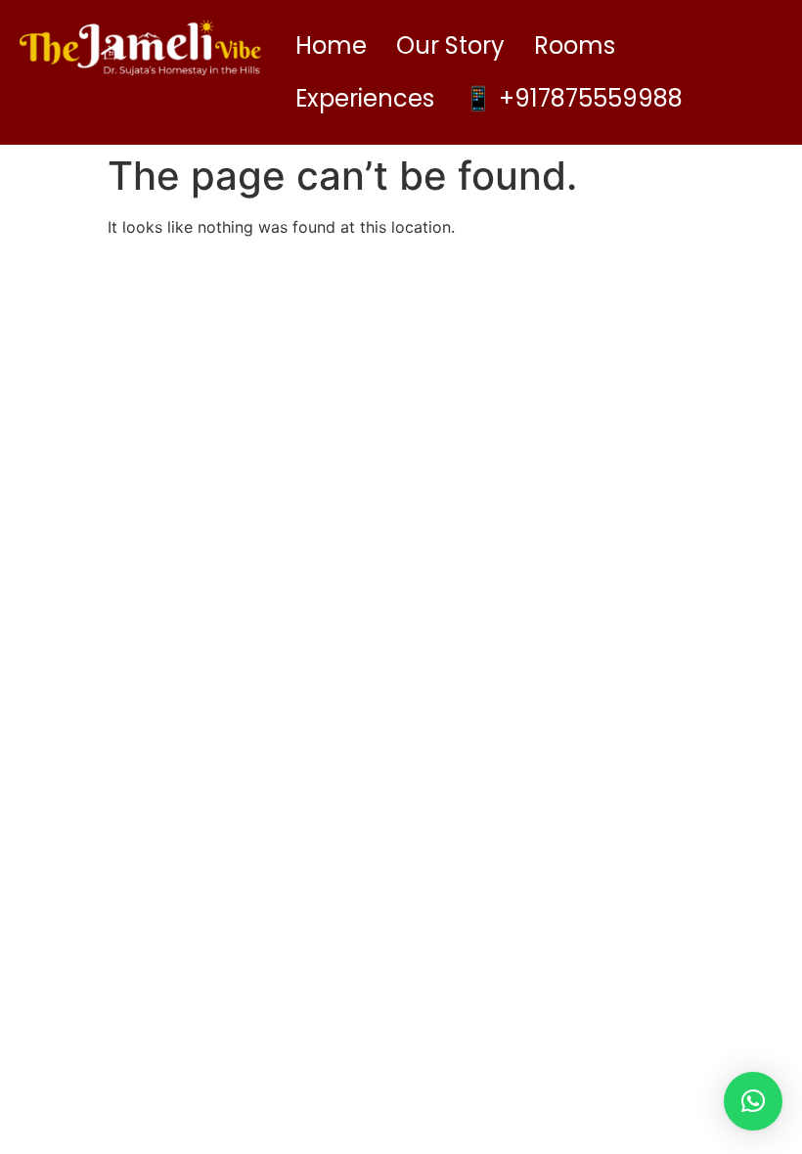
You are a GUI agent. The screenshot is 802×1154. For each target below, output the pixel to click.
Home (331, 45)
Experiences (364, 98)
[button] (753, 1101)
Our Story (450, 45)
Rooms (574, 45)
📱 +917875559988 (573, 98)
